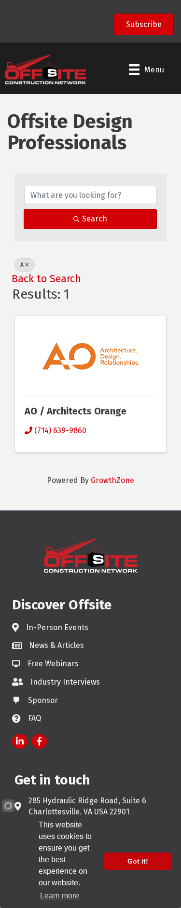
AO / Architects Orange (75, 411)
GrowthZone (112, 480)
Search (94, 218)
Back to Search (46, 279)
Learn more (59, 896)
